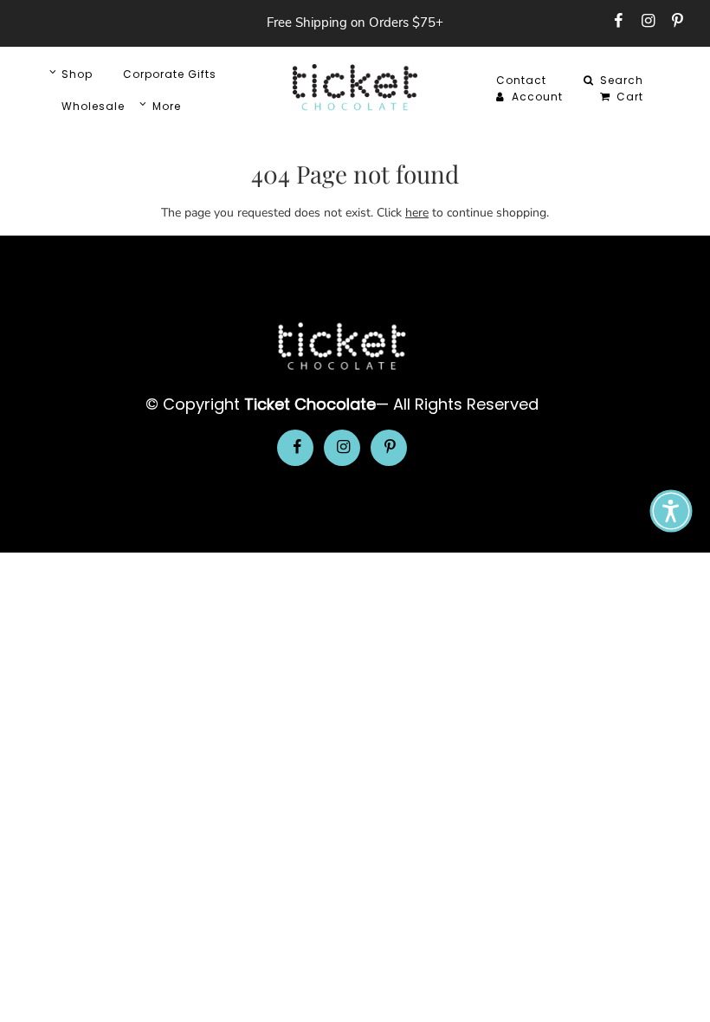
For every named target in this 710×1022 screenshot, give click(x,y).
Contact (521, 80)
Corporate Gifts (169, 74)
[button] (671, 511)
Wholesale (93, 106)
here (417, 212)
